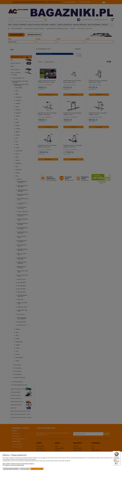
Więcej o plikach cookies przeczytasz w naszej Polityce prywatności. (18, 463)
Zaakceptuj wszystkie (37, 469)
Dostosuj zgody (25, 469)
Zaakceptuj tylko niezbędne (11, 469)
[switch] (116, 463)
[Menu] (119, 452)
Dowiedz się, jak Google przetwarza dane (14, 465)
